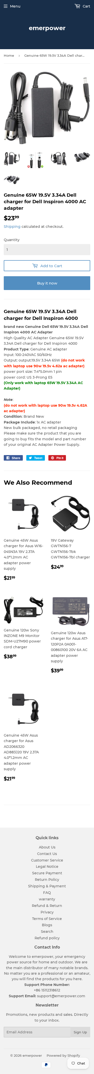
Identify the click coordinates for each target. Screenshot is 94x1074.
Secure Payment (47, 873)
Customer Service (47, 860)
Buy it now (47, 283)
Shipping (12, 226)
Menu (15, 6)
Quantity (12, 240)
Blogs (47, 925)
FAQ (47, 892)
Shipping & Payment (47, 886)
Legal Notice (47, 866)
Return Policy (47, 879)
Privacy (47, 912)
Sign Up (80, 1032)
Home (9, 55)
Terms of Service (47, 918)
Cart (86, 6)
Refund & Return (47, 905)
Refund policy (47, 938)
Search (47, 931)
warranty (47, 899)
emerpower (47, 28)
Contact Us (47, 853)
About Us (47, 847)
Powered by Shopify (63, 1055)
